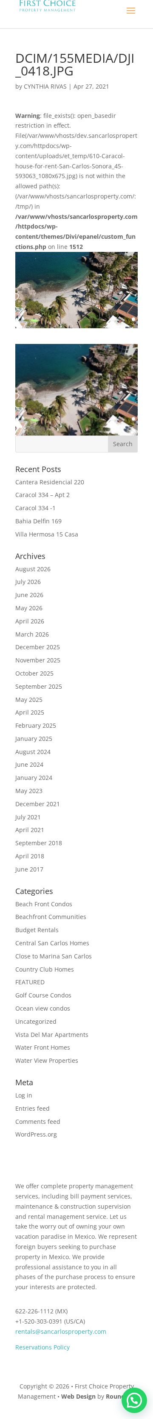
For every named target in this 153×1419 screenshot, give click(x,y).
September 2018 (38, 843)
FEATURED (30, 982)
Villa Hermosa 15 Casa (46, 534)
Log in (23, 1095)
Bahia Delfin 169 (38, 521)
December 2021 (37, 804)
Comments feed (37, 1121)
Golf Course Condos (43, 995)
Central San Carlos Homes (52, 943)
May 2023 (28, 791)
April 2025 (29, 712)
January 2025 (33, 739)
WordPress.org (36, 1134)
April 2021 (29, 830)
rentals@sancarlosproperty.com (60, 1331)
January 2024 (33, 778)
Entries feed (32, 1108)
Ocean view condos (42, 1008)
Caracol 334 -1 (35, 508)
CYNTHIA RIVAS (45, 86)
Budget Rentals (37, 930)
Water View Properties (46, 1060)
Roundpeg (121, 1396)
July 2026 (28, 582)
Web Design (78, 1396)
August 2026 (33, 569)
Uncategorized (36, 1021)
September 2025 (38, 686)
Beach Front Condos (43, 904)
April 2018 (29, 856)
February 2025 (35, 725)
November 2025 (37, 660)
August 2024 (33, 752)
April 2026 (29, 621)
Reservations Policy (42, 1347)
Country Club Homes (44, 969)
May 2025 (28, 700)
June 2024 (29, 764)
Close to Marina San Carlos (53, 956)
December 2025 (37, 647)
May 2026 (28, 608)
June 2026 (29, 595)
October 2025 (34, 673)
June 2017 (29, 869)
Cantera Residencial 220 (49, 482)
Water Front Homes (42, 1047)
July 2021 (28, 817)
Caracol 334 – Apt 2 (42, 495)
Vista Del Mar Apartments (51, 1035)
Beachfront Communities (50, 917)
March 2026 (32, 634)
